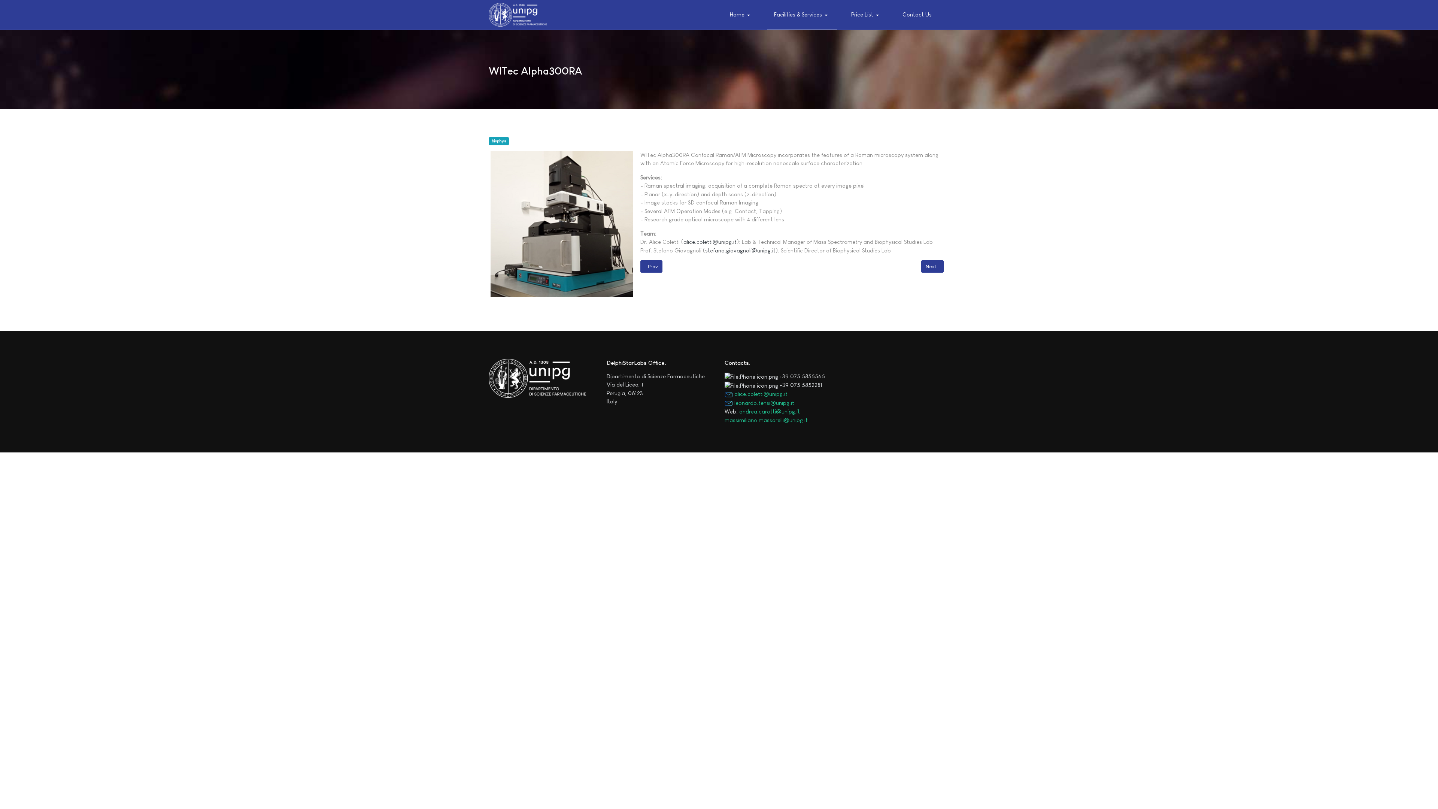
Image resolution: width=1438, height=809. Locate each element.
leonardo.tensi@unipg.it (763, 403)
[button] (741, 15)
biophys (499, 141)
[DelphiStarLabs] (518, 14)
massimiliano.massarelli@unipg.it (766, 420)
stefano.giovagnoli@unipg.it (740, 250)
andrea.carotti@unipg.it (769, 411)
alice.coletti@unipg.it (710, 242)
